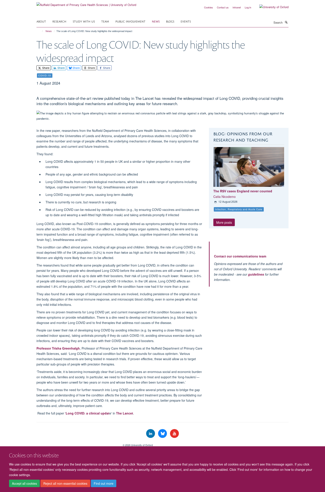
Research (59, 21)
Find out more (103, 483)
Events (186, 21)
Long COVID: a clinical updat (87, 413)
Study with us (84, 21)
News (156, 21)
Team (105, 21)
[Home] (40, 31)
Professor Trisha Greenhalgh (58, 348)
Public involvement (130, 21)
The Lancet (124, 413)
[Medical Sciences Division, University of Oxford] (76, 443)
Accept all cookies (24, 483)
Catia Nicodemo (224, 196)
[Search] (286, 22)
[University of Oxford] (271, 7)
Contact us (223, 7)
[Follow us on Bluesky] (163, 433)
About (41, 21)
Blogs (170, 21)
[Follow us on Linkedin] (151, 433)
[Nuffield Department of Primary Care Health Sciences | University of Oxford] (86, 3)
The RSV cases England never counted (242, 191)
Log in (248, 7)
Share (46, 68)
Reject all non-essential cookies (65, 483)
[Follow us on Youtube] (174, 433)
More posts (224, 222)
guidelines (256, 274)
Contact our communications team (240, 256)
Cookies (208, 7)
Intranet (237, 7)
